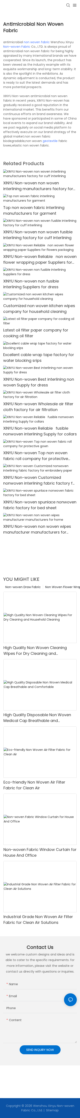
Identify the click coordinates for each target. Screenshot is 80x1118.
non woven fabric (37, 42)
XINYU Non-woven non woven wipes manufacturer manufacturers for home (37, 529)
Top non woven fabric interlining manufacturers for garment (33, 210)
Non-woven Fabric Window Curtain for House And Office (40, 852)
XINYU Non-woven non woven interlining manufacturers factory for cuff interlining (38, 186)
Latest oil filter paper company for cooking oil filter (35, 333)
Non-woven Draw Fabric (23, 587)
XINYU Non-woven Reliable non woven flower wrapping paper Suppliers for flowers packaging (40, 259)
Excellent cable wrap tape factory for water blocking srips (38, 357)
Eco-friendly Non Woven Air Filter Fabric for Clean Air (34, 785)
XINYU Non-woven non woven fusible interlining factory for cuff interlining (38, 234)
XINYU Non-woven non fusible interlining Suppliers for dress (31, 284)
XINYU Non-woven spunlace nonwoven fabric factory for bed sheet (39, 504)
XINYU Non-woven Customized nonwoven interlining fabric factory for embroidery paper (40, 480)
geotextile (50, 141)
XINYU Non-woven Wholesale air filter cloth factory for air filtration (38, 406)
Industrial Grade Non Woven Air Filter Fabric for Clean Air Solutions (38, 919)
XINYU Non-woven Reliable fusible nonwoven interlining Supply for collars (40, 431)
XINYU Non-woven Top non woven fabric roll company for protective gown (35, 455)
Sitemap (52, 1110)
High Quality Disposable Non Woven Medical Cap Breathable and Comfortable (37, 717)
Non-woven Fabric (16, 46)
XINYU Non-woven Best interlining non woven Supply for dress (38, 382)
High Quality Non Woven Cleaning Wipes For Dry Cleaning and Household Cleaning (35, 650)
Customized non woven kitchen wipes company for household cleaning (39, 308)
